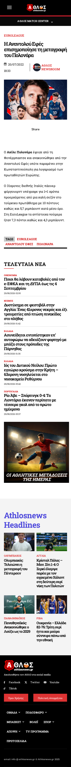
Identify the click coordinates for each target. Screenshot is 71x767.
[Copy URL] (54, 138)
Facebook (14, 682)
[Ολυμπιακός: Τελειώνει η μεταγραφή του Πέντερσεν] (19, 542)
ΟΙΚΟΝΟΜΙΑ (10, 275)
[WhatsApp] (26, 138)
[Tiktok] (4, 689)
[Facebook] (8, 138)
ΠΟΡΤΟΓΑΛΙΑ (11, 391)
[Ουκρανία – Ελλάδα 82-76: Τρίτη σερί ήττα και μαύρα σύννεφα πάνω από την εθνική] (51, 604)
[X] (17, 138)
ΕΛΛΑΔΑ (8, 331)
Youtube (54, 682)
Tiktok (13, 688)
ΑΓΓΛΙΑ (41, 555)
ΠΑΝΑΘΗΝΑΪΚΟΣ (14, 618)
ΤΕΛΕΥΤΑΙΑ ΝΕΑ (25, 264)
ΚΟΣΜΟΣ (8, 300)
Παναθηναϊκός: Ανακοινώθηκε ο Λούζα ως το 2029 (17, 627)
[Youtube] (45, 682)
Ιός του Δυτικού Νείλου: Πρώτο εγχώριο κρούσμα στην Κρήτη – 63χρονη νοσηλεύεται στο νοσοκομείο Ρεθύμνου (31, 372)
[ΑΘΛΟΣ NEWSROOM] (37, 67)
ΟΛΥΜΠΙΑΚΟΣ (12, 555)
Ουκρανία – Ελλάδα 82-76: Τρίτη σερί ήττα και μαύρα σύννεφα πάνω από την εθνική (51, 631)
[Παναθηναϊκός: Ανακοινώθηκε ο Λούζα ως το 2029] (19, 604)
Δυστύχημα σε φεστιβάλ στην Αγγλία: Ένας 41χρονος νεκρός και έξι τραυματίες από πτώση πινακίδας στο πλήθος (35, 311)
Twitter (35, 682)
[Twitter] (26, 682)
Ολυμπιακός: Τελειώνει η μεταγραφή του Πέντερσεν (15, 566)
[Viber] (35, 138)
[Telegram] (45, 138)
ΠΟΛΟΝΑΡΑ (45, 244)
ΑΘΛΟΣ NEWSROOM (50, 67)
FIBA (39, 618)
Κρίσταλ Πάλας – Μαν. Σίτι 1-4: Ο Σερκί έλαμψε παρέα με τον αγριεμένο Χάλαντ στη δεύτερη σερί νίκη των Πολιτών (50, 573)
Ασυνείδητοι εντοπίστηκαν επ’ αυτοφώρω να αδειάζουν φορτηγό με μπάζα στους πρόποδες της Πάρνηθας (35, 341)
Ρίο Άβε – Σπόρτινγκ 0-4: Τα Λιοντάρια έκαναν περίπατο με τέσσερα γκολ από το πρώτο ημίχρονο (30, 402)
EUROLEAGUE (14, 35)
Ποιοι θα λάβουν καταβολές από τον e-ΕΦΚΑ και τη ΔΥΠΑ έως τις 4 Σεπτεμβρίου (34, 283)
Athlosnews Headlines (25, 520)
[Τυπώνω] (63, 138)
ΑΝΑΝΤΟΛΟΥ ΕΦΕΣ (19, 244)
